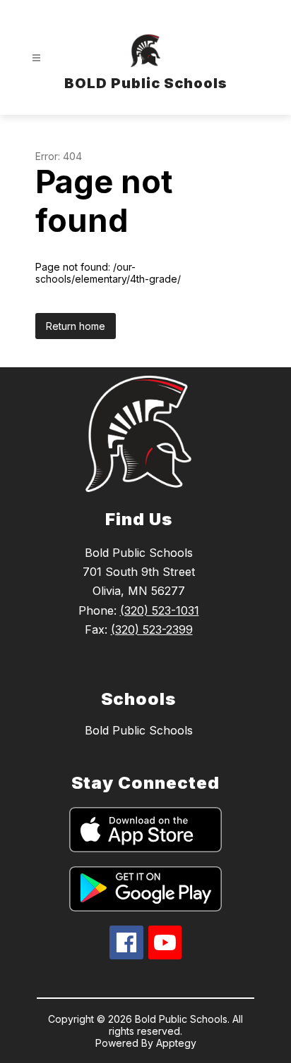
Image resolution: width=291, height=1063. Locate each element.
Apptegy (176, 1043)
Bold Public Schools (139, 730)
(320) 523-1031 (159, 610)
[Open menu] (36, 58)
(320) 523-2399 (152, 629)
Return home (75, 326)
